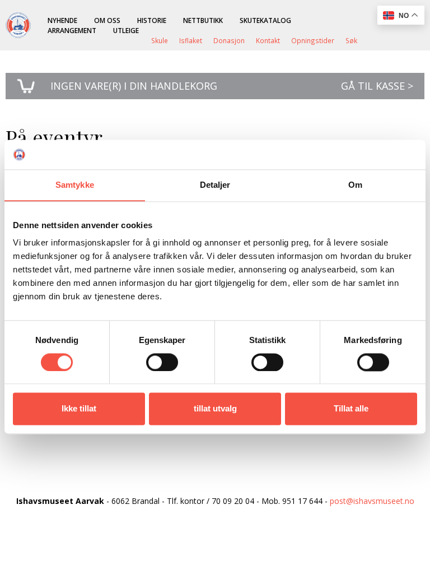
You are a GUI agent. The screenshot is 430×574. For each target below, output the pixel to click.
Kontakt (268, 40)
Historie (151, 20)
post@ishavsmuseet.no (372, 501)
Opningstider (312, 40)
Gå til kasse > (377, 85)
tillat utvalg (215, 409)
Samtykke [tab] (74, 184)
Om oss (107, 20)
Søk (351, 40)
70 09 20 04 (233, 501)
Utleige (126, 30)
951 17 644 (302, 501)
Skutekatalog (265, 20)
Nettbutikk (203, 20)
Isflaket (190, 40)
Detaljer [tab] (215, 184)
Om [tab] (355, 184)
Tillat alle (351, 409)
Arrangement (72, 30)
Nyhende (62, 20)
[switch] (162, 362)
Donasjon (229, 40)
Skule (159, 40)
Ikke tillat (79, 409)
